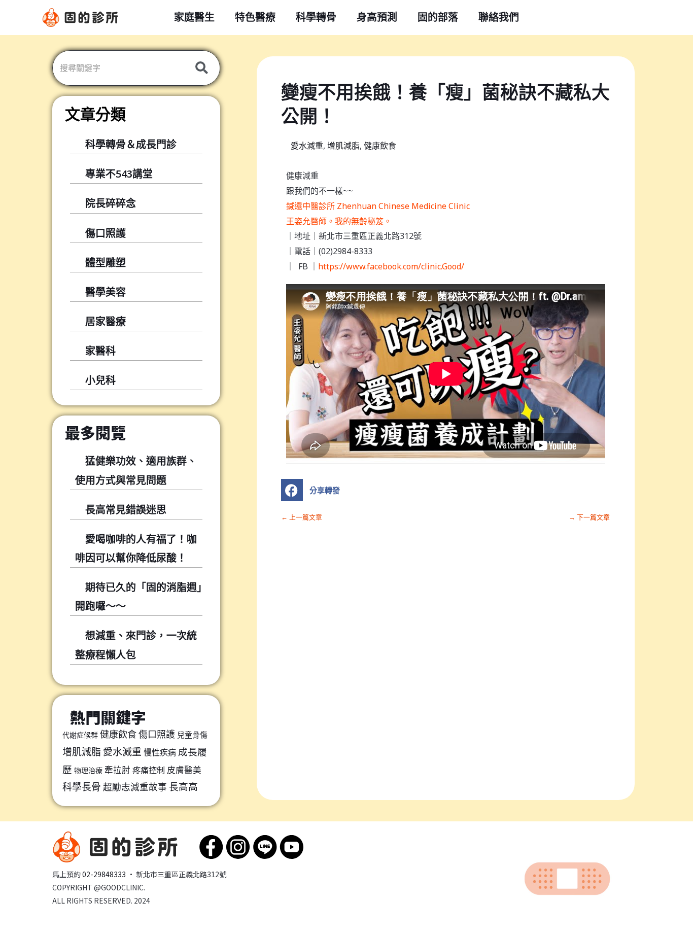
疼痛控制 (148, 770)
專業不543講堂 (119, 174)
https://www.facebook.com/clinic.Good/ (391, 266)
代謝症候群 (80, 735)
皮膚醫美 (184, 770)
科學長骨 (81, 786)
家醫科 (100, 351)
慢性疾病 (160, 752)
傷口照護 (105, 233)
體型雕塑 (105, 262)
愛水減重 (122, 751)
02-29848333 (104, 874)
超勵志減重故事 (135, 787)
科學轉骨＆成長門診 (131, 144)
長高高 (183, 786)
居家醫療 (105, 321)
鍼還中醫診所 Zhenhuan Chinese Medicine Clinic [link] (378, 206)
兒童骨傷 (192, 735)
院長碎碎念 (110, 203)
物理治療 (88, 770)
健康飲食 (118, 734)
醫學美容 (105, 292)
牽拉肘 (117, 770)
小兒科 (100, 380)
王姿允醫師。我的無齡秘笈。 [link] (339, 221)
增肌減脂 (81, 751)
